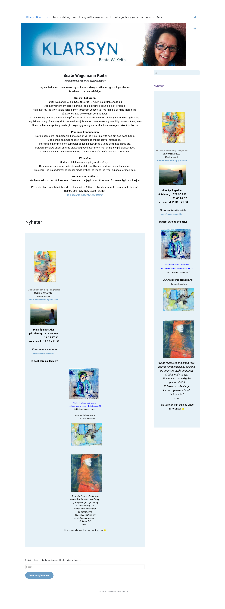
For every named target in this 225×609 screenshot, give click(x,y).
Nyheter (159, 86)
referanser (98, 530)
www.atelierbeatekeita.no (86, 415)
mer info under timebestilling (43, 353)
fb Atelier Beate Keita (87, 418)
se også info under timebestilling (85, 194)
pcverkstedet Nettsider (117, 591)
